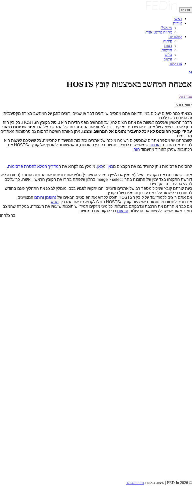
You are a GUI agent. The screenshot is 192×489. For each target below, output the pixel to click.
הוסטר (155, 145)
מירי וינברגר (135, 483)
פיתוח (167, 41)
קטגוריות (175, 36)
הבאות (122, 211)
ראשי (178, 18)
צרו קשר (175, 63)
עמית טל (185, 96)
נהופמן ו (49, 197)
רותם (38, 197)
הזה (137, 149)
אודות (177, 23)
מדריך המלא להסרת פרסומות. (32, 166)
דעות (168, 45)
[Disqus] (96, 284)
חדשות (167, 50)
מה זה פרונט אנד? (158, 32)
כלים (168, 54)
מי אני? (166, 27)
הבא (54, 202)
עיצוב (168, 59)
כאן (110, 166)
